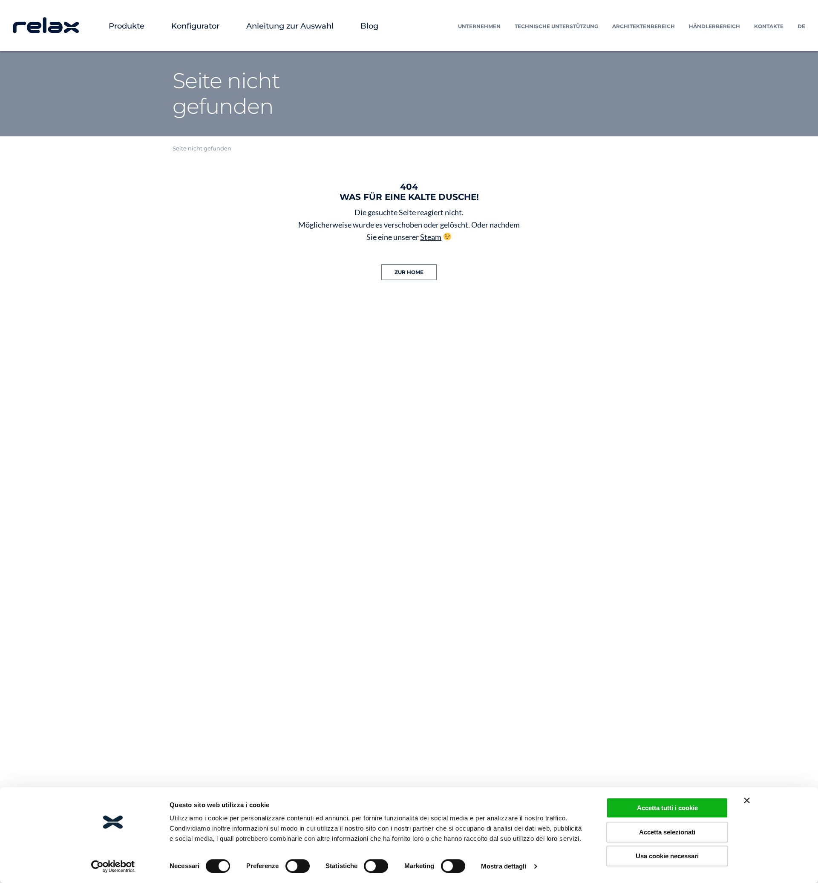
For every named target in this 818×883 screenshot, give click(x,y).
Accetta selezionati (667, 832)
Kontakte (768, 26)
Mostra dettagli (504, 866)
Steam (430, 237)
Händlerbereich (714, 26)
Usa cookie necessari (667, 856)
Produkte (126, 26)
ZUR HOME (409, 272)
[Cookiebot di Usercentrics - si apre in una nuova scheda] (113, 866)
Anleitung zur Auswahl (290, 26)
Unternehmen (479, 26)
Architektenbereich (643, 26)
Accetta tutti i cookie (667, 807)
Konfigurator (195, 26)
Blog (369, 26)
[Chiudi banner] (747, 800)
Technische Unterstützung (556, 26)
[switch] (297, 866)
